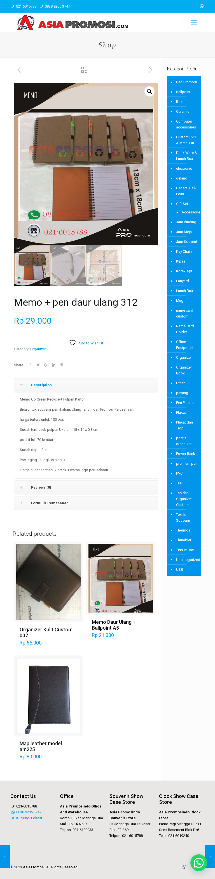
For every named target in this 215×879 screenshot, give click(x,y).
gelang (181, 178)
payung (182, 393)
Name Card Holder (185, 329)
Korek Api (184, 271)
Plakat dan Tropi (184, 425)
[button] (149, 91)
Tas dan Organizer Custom (184, 499)
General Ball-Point (186, 191)
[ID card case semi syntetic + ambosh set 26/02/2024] (210, 856)
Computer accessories (186, 124)
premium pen (186, 463)
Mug (179, 300)
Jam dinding (186, 222)
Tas (179, 483)
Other (180, 383)
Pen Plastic (184, 403)
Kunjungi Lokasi (28, 818)
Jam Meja (184, 232)
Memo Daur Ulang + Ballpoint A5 (113, 625)
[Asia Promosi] (72, 22)
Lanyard (182, 281)
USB (179, 569)
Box (179, 102)
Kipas (180, 261)
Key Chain (184, 251)
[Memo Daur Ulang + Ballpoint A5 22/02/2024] (5, 856)
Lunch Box (184, 291)
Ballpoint (183, 92)
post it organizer (183, 441)
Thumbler (183, 540)
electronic (184, 168)
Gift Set (182, 204)
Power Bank (185, 454)
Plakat (181, 412)
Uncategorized (187, 560)
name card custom (184, 313)
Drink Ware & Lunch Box (186, 156)
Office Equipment (184, 345)
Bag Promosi (186, 82)
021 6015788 (26, 6)
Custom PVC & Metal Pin (186, 140)
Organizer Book (184, 370)
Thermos (183, 530)
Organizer (38, 349)
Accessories (188, 212)
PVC (179, 473)
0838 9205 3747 (57, 6)
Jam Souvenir (187, 242)
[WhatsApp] (202, 6)
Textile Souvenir (183, 517)
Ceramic (182, 111)
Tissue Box (185, 550)
